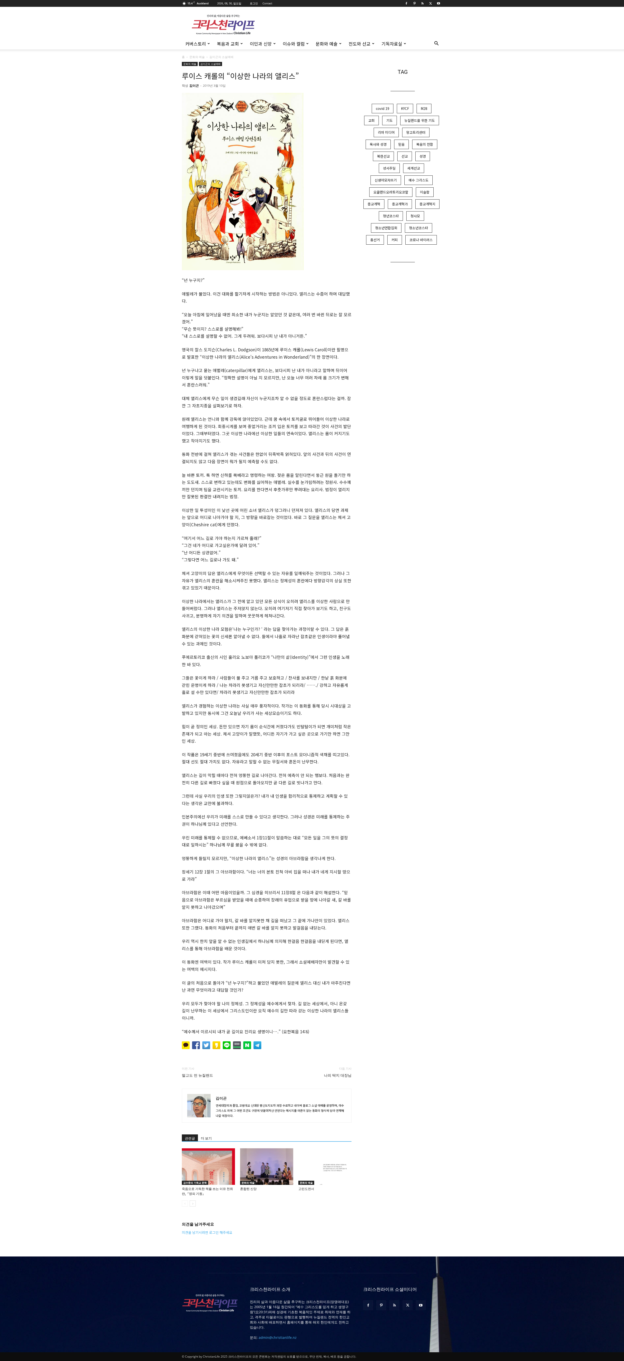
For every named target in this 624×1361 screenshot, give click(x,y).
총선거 (375, 239)
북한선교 (383, 156)
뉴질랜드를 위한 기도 (419, 120)
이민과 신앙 (261, 43)
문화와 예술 (327, 43)
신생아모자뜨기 (386, 180)
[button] (436, 44)
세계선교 (413, 168)
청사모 (415, 215)
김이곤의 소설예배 (210, 64)
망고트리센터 (415, 132)
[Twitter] (430, 3)
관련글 (190, 1138)
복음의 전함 (424, 144)
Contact (267, 3)
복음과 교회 (228, 43)
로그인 (254, 3)
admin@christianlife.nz (278, 1337)
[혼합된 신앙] (266, 1166)
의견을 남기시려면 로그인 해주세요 (207, 1232)
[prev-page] (185, 1203)
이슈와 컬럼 (294, 43)
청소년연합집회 (386, 227)
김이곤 (194, 85)
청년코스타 (391, 215)
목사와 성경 (378, 144)
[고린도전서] (324, 1166)
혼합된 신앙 (248, 1189)
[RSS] (422, 3)
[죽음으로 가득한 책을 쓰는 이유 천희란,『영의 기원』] (208, 1166)
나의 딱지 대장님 (337, 1075)
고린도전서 (306, 1189)
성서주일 (389, 168)
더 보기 (206, 1138)
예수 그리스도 (419, 180)
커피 (394, 239)
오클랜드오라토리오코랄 (390, 192)
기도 (389, 120)
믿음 (401, 144)
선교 (404, 156)
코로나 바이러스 (421, 239)
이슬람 (424, 192)
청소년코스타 (418, 227)
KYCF (405, 108)
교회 (371, 120)
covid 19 (382, 108)
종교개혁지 (427, 203)
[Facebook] (406, 3)
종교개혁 (374, 203)
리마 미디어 (386, 132)
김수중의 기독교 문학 (195, 1182)
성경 (422, 156)
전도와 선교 (359, 43)
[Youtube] (438, 3)
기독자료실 (391, 43)
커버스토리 (195, 43)
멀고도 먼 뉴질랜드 (197, 1075)
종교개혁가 (400, 203)
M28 (424, 108)
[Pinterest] (414, 3)
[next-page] (193, 1203)
